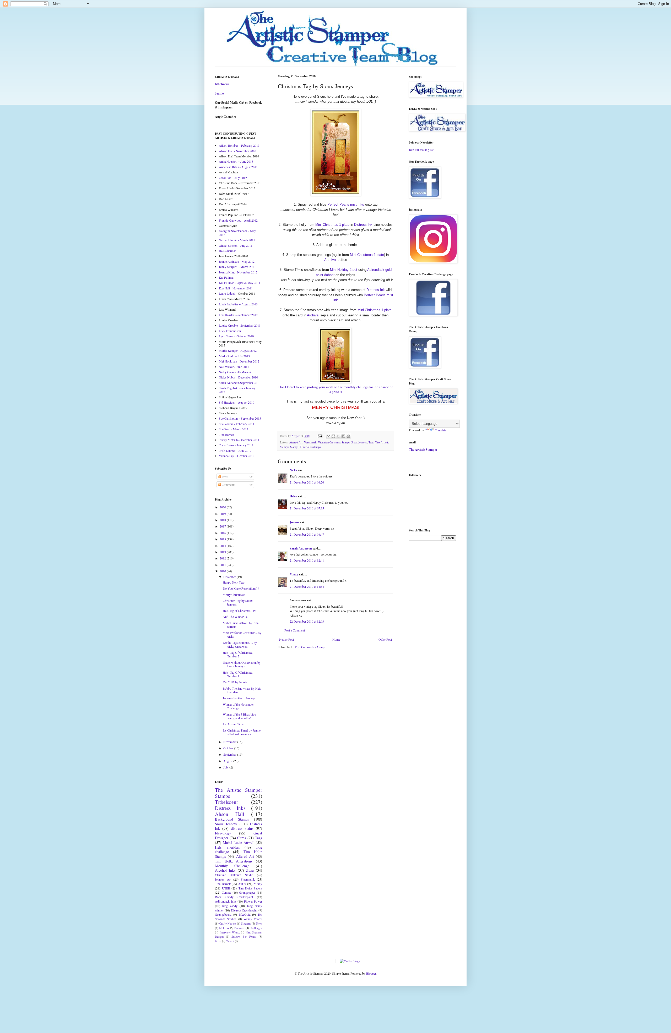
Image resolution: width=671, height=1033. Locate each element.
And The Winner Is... (236, 616)
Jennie (219, 93)
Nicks (293, 470)
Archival (330, 260)
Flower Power (253, 901)
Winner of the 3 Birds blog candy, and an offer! (239, 716)
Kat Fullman (226, 277)
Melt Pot (224, 928)
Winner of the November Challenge (238, 706)
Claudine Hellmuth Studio (234, 875)
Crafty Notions (227, 923)
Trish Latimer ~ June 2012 (235, 450)
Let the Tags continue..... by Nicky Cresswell (240, 644)
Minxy (294, 574)
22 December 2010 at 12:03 (307, 621)
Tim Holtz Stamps (310, 447)
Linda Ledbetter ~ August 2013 (238, 304)
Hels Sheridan (227, 251)
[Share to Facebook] (343, 436)
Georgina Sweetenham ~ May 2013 (237, 233)
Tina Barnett (226, 434)
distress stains (242, 828)
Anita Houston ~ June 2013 (236, 161)
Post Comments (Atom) (309, 647)
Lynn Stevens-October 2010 (236, 336)
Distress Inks (230, 808)
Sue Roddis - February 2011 (236, 424)
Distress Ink (363, 225)
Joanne (294, 522)
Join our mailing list (421, 149)
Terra (259, 923)
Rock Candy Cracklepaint (234, 897)
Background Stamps (232, 819)
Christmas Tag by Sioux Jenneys (238, 602)
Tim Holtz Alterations (233, 861)
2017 (223, 526)
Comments (228, 484)
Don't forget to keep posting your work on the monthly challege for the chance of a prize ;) (335, 389)
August (228, 761)
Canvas (226, 892)
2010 (223, 571)
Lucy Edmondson (230, 331)
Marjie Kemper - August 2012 (238, 350)
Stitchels (246, 923)
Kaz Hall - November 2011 (236, 288)
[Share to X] (338, 436)
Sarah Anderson (301, 548)
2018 (223, 520)
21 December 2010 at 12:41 (307, 560)
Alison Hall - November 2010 (237, 151)
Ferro (218, 941)
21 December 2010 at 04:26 (307, 482)
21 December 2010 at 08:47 (307, 534)
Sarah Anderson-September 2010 (239, 383)
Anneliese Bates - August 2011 (238, 167)
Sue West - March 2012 (233, 429)
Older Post (385, 639)
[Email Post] (319, 436)
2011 (223, 565)
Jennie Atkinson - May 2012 (237, 261)
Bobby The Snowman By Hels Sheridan (242, 690)
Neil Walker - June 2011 (234, 367)
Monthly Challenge (232, 865)
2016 (223, 533)
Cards (241, 837)
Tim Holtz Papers (250, 888)
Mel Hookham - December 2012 (239, 361)
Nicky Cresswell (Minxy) (235, 372)
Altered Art (245, 856)
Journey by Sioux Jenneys (239, 698)
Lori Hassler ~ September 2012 (238, 315)
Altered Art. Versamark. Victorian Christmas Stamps (319, 442)
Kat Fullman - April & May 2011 (239, 283)
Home (336, 639)
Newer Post (286, 639)
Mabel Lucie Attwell (239, 842)
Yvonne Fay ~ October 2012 (236, 456)
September (230, 754)
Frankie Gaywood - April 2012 (238, 220)
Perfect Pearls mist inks (345, 204)
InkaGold (245, 914)
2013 (223, 552)
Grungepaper (247, 892)
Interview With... (230, 932)
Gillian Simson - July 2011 (235, 245)
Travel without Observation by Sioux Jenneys (242, 664)
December (230, 577)
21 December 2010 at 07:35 (307, 508)
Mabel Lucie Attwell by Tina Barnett (240, 625)
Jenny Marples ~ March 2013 (237, 267)
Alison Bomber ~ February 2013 (239, 145)
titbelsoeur (222, 84)
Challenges (256, 928)
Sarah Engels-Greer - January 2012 (237, 390)
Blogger (371, 973)
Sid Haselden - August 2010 (236, 402)
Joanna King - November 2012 (238, 272)
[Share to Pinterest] (348, 436)
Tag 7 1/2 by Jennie (235, 682)
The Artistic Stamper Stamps (238, 793)
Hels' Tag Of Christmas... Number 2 (238, 654)
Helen (293, 496)
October (228, 748)
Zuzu (250, 870)
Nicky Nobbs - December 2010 (238, 377)
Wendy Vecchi (252, 919)
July (226, 767)
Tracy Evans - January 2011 (236, 445)
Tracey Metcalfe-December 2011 (239, 440)
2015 (223, 539)
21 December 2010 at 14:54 (307, 586)
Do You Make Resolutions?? (241, 588)
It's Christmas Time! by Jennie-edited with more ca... (242, 732)
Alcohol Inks (225, 870)
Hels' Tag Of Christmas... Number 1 (238, 674)
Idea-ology (223, 833)
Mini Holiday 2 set (343, 270)
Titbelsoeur (226, 802)
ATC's (242, 884)
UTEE (226, 888)
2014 (223, 545)
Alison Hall (229, 814)
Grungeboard (223, 914)
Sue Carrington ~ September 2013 (240, 418)
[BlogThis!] (333, 436)
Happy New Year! (234, 582)
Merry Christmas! (234, 594)
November (230, 742)
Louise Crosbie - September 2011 (240, 325)
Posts (225, 477)
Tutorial (230, 941)
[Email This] (328, 436)
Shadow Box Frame (243, 936)
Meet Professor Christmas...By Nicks (242, 634)
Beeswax (239, 928)
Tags (371, 442)
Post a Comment (294, 630)
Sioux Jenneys (359, 442)
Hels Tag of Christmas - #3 (239, 610)
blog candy (229, 906)
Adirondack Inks (225, 901)
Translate (440, 430)
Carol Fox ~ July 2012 (233, 177)
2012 (223, 558)
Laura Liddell (227, 293)
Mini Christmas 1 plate (332, 225)
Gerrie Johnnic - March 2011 (237, 240)
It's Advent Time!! (234, 724)
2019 (223, 514)
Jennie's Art (223, 879)
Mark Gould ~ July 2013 (234, 356)
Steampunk (248, 879)
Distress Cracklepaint (244, 910)
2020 (223, 507)
